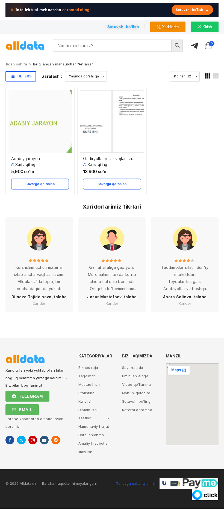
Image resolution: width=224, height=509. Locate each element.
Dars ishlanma (91, 435)
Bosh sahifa (16, 64)
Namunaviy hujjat (93, 426)
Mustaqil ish (89, 384)
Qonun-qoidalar (136, 393)
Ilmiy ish (85, 452)
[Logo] (25, 45)
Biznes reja (88, 367)
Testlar (84, 418)
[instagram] (32, 440)
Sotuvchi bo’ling (136, 401)
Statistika (86, 393)
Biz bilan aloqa (135, 376)
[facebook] (9, 440)
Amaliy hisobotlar (93, 443)
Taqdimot (86, 376)
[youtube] (44, 440)
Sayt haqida (132, 367)
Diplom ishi (88, 410)
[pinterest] (55, 440)
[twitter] (21, 440)
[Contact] (194, 46)
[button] (207, 76)
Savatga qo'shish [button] (40, 184)
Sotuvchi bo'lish (192, 9)
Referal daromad (137, 410)
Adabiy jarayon (25, 158)
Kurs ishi (86, 401)
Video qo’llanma (136, 384)
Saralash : (52, 76)
